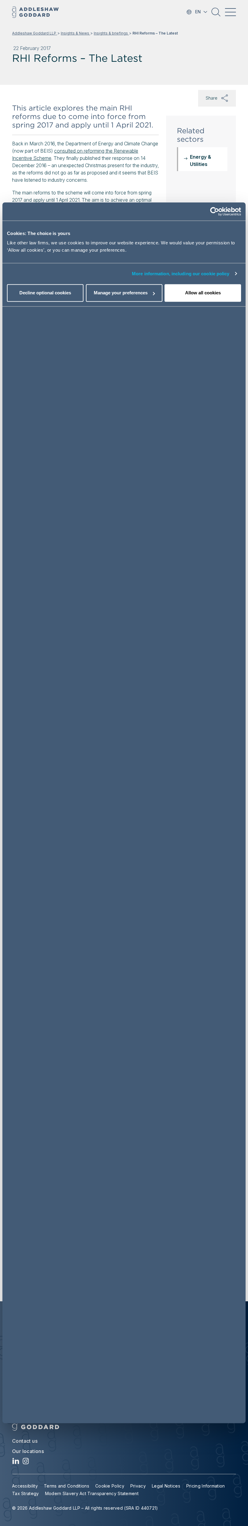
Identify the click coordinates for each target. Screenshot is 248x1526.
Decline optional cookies (45, 292)
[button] (216, 14)
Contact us (25, 1441)
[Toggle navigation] (230, 12)
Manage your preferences (121, 292)
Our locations (28, 1451)
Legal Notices (166, 1485)
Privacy (138, 1485)
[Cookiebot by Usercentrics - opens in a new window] (214, 211)
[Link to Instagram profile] (26, 1462)
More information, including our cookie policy (181, 273)
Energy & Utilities (200, 160)
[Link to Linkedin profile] (16, 1462)
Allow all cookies (203, 292)
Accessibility (25, 1485)
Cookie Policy (109, 1485)
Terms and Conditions (66, 1485)
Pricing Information (205, 1485)
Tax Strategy (25, 1493)
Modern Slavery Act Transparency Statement (92, 1493)
